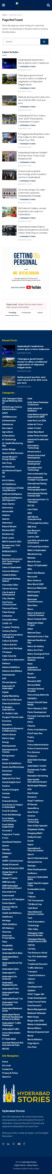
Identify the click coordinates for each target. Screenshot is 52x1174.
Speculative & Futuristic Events (35, 849)
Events (5, 759)
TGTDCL (31, 949)
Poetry (30, 737)
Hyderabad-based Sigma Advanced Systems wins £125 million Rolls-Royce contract (33, 229)
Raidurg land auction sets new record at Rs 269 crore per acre (34, 100)
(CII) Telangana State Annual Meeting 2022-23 (12, 400)
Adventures (7, 424)
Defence (6, 663)
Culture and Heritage (12, 648)
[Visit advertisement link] (26, 271)
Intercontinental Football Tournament (37, 478)
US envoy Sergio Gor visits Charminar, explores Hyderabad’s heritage (31, 192)
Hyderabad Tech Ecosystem (10, 1003)
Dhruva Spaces (9, 682)
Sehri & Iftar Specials (37, 825)
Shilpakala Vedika (35, 829)
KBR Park (31, 527)
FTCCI (5, 838)
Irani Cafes (32, 509)
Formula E (7, 830)
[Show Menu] (3, 5)
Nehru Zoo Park (35, 650)
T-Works (31, 897)
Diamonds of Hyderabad (8, 687)
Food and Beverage (11, 814)
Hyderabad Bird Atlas (12, 953)
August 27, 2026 (25, 166)
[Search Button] (48, 5)
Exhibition (7, 774)
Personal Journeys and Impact (38, 717)
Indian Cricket (34, 428)
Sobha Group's (34, 837)
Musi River (32, 605)
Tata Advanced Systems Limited (35, 913)
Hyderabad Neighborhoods (9, 983)
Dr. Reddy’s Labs (10, 713)
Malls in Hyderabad (36, 550)
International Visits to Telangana (38, 500)
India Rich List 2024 (36, 420)
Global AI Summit (10, 864)
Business (6, 555)
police (30, 741)
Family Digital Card (11, 782)
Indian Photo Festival (37, 436)
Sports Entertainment (37, 858)
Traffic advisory (35, 968)
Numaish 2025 (34, 681)
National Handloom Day (36, 641)
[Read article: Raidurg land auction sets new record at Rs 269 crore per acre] (9, 100)
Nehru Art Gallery (35, 646)
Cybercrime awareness (13, 660)
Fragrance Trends (11, 834)
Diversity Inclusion (11, 703)
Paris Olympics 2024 (37, 708)
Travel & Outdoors (36, 975)
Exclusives (7, 771)
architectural (8, 467)
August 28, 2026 (25, 147)
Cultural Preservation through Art (12, 636)
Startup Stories (34, 862)
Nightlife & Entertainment (34, 668)
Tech (29, 918)
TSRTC (30, 983)
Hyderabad (7, 949)
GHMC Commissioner (12, 861)
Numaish (31, 677)
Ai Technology (9, 439)
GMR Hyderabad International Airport (12, 887)
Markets (31, 558)
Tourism (31, 960)
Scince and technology (33, 820)
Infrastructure (34, 451)
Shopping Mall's (35, 833)
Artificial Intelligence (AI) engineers (12, 499)
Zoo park (32, 1047)
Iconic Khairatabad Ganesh (11, 1034)
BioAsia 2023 (8, 530)
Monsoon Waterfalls (37, 588)
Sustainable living (36, 889)
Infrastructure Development (34, 462)
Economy (6, 721)
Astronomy (7, 507)
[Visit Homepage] (26, 5)
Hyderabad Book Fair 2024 (12, 964)
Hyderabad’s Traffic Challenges (11, 1024)
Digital (5, 692)
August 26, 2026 (25, 203)
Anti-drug (7, 463)
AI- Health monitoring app (12, 444)
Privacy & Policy (10, 1073)
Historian (6, 932)
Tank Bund (32, 908)
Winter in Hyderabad (37, 1024)
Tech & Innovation (36, 922)
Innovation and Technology (34, 468)
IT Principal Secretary (37, 523)
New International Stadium (35, 658)
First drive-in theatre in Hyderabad (12, 806)
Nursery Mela (33, 685)
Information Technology (33, 446)
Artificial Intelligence (12, 494)
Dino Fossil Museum (12, 700)
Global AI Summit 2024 (13, 868)
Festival (6, 793)
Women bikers (34, 1028)
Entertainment (9, 746)
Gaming (6, 849)
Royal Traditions (35, 801)
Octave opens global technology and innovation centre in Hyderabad (32, 174)
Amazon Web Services (12, 453)
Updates (31, 990)
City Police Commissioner (9, 603)
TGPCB (31, 945)
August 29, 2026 (25, 70)
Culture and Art (9, 644)
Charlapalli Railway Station (11, 580)
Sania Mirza (33, 808)
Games (5, 846)
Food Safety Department (8, 825)
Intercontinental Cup (37, 474)
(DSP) (5, 413)
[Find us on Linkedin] (8, 1144)
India (29, 398)
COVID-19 (7, 623)
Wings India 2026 (35, 1020)
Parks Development (36, 712)
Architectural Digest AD (12, 471)
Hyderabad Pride (10, 989)
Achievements (9, 420)
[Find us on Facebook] (24, 1144)
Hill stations (8, 928)
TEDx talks (32, 929)
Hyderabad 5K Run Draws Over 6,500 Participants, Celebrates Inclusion (31, 118)
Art (3, 476)
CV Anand (6, 652)
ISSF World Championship (34, 518)
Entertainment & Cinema (10, 750)
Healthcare (7, 917)
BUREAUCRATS (9, 551)
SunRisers (32, 873)
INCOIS (5, 1049)
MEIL (29, 569)
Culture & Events (10, 641)
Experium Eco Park (11, 778)
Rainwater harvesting (37, 776)
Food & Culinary (9, 811)
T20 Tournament (35, 900)
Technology (33, 925)
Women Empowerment (38, 1032)
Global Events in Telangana (9, 873)
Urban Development (36, 998)
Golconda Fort (9, 892)
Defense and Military (12, 671)
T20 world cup (34, 904)
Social (30, 841)
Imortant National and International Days (12, 1044)
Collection (7, 616)
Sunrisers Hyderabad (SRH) (37, 878)
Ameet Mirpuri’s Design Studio (9, 458)
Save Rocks (33, 812)
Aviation (6, 515)
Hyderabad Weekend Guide (12, 1009)
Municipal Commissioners (35, 600)
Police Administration (38, 745)
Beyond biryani (9, 526)
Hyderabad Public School (10, 993)
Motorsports (33, 592)
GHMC (5, 857)
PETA (30, 722)
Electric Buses (9, 734)
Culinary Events (9, 631)
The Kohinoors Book (37, 953)
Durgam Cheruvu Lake (12, 717)
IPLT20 (30, 505)
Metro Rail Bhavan (36, 573)
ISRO (29, 513)
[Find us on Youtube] (19, 1144)
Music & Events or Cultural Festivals (36, 614)
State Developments (37, 869)
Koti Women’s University (33, 531)
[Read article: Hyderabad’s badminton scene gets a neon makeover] (9, 63)
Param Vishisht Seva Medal (37, 703)
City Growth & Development (8, 593)
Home (4, 15)
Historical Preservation (8, 936)
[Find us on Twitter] (13, 1144)
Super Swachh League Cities (37, 884)
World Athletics (34, 1039)
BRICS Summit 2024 (11, 541)
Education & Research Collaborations (12, 729)
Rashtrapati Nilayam (37, 785)
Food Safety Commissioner (9, 819)
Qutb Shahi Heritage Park (37, 761)
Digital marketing (10, 696)
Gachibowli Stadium (11, 842)
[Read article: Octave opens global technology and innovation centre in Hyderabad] (9, 175)
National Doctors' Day (37, 636)
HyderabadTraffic (10, 1029)
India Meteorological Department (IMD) (37, 415)
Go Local (6, 1065)
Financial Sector (10, 801)
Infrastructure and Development (36, 456)
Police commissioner (38, 748)
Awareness (7, 523)
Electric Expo (8, 738)
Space (30, 844)
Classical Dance (10, 608)
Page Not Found (15, 15)
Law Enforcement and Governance (37, 541)
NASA (30, 629)
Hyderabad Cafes (10, 969)
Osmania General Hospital (35, 690)
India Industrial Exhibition (34, 409)
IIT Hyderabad (9, 1039)
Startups (31, 866)
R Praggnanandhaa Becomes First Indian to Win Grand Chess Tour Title (33, 137)
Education (7, 725)
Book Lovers (8, 538)
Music (30, 609)
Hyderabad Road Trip (12, 998)
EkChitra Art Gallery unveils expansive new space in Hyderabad (32, 211)
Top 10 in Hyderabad (37, 956)
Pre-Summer (33, 752)
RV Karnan (32, 804)
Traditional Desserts (37, 964)
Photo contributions (37, 729)
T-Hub (30, 893)
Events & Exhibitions (11, 763)
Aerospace (7, 428)
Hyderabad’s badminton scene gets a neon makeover (33, 348)
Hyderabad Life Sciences (9, 977)
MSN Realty (32, 595)
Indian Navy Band (35, 432)
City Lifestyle (8, 598)
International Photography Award (37, 488)
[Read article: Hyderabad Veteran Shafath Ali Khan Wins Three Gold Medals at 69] (9, 156)
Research (32, 797)
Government (8, 895)
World (30, 1036)
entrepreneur (8, 756)
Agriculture (7, 432)
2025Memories (9, 417)
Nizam (30, 673)
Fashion (6, 786)
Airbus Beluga (8, 449)
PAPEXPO (32, 698)
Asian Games (8, 504)
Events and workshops (13, 767)
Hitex (4, 942)
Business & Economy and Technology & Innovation (12, 561)
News (30, 664)
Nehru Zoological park (38, 654)
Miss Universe (34, 580)
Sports (30, 854)
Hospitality (7, 945)
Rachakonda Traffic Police (36, 770)
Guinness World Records (9, 908)
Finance (6, 797)
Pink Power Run (34, 733)
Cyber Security (9, 656)
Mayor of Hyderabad (37, 565)
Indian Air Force (35, 424)
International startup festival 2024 (37, 494)
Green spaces (8, 903)
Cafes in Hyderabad (11, 567)
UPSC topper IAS (35, 994)
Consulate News (10, 619)
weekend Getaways (36, 1013)
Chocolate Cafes (10, 585)
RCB (29, 789)
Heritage (6, 920)
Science (31, 816)
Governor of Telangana (13, 899)
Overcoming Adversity (38, 695)
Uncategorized (34, 987)
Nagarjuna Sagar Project (35, 624)
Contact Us (7, 1069)
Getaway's (7, 853)
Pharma (31, 726)
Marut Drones (34, 561)
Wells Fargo (33, 1017)
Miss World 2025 (35, 584)
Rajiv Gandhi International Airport (37, 780)
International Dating (37, 483)
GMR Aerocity (8, 882)
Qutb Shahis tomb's (36, 766)
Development (8, 675)
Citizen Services (10, 588)
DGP (4, 678)
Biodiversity (8, 534)
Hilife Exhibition (9, 924)
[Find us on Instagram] (3, 1144)
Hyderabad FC (9, 973)
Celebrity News (9, 575)
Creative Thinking (10, 627)
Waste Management (37, 1009)
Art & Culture (8, 480)
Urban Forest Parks (36, 1002)
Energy (5, 742)
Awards (5, 519)
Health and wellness (12, 913)
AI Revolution (8, 436)
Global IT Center (10, 878)
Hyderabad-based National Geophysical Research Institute (12, 1016)
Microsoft (32, 577)
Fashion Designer (10, 790)
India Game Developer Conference (38, 403)
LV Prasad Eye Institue (38, 546)
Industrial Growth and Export (37, 440)
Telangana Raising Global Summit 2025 (37, 940)
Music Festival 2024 (36, 619)
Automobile (7, 511)
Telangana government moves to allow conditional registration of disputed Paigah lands (32, 363)
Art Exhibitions (9, 484)
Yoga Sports (33, 1043)
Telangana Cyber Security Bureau (35, 934)
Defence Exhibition (11, 667)
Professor (32, 756)
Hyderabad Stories (28, 66)
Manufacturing (34, 554)
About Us (6, 1077)
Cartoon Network (10, 571)
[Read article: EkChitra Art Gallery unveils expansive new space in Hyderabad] (9, 212)
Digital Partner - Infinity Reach (26, 1165)
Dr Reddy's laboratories (8, 708)
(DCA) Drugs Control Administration (12, 408)
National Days (34, 633)
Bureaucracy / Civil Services (11, 546)
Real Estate (32, 793)
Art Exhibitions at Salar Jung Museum (13, 489)
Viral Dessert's (34, 1005)
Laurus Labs (33, 536)
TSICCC (31, 979)
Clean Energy (8, 612)
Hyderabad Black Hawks (10, 958)
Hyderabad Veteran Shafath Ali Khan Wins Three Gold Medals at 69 (32, 155)
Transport (32, 971)
